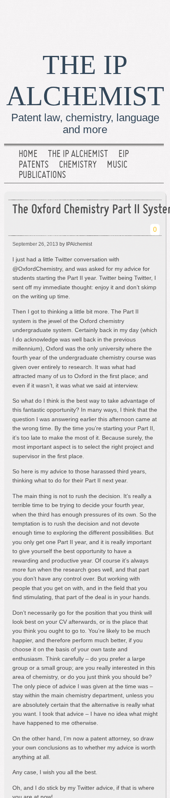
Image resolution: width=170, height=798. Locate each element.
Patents (34, 165)
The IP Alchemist (78, 154)
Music (117, 165)
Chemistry (78, 165)
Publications (42, 175)
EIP (123, 154)
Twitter (128, 18)
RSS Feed (155, 18)
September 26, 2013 (35, 244)
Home (28, 154)
